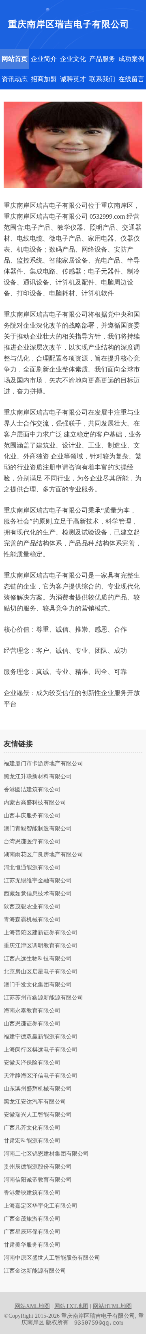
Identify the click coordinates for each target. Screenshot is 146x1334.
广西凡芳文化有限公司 (32, 1128)
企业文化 (73, 58)
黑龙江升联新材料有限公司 (38, 777)
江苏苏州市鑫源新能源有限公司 (43, 998)
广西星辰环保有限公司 (32, 1232)
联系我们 (102, 79)
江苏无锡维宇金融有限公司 (38, 881)
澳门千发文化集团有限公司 (38, 985)
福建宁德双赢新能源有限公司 (40, 1037)
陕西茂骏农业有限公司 (32, 907)
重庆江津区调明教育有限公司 (40, 946)
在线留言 (131, 79)
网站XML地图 (32, 1306)
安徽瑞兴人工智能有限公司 (38, 1115)
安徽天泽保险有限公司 (32, 1063)
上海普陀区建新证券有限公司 (40, 933)
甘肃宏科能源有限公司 (32, 1141)
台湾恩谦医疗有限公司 (32, 842)
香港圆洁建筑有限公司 (32, 790)
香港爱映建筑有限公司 (32, 1193)
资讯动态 (15, 79)
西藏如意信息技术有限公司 (38, 894)
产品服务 (102, 58)
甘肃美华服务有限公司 (32, 1245)
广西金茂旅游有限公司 (32, 1219)
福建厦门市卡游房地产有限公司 (43, 764)
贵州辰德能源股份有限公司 (38, 1167)
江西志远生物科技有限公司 (38, 959)
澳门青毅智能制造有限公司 (38, 829)
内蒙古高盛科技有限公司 (35, 803)
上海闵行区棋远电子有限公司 (40, 1050)
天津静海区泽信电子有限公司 (40, 1076)
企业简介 (44, 58)
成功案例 (131, 58)
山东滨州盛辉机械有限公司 (38, 1089)
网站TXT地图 (71, 1306)
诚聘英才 (73, 79)
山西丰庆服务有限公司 (32, 816)
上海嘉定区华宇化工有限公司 (40, 1206)
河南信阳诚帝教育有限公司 (38, 1180)
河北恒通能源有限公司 (32, 868)
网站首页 (15, 58)
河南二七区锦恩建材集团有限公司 (46, 1154)
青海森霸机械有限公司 (32, 920)
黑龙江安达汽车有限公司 (35, 1102)
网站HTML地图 (112, 1306)
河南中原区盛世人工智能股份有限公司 (52, 1258)
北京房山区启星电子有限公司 (40, 972)
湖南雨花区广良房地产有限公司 (43, 855)
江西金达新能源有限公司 (35, 1271)
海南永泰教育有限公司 (32, 1011)
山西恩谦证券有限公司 (32, 1024)
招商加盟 (44, 79)
